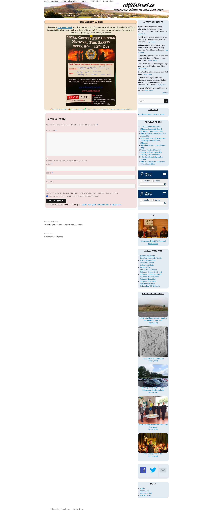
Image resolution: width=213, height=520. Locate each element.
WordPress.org (145, 495)
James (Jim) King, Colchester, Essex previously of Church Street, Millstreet (153, 140)
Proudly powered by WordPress (72, 509)
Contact (63, 1)
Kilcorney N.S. (145, 267)
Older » (165, 93)
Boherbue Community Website (151, 258)
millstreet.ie (94, 1)
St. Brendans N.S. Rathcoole (150, 286)
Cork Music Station (147, 263)
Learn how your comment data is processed (101, 204)
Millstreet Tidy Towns (148, 281)
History (83, 1)
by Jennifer (64, 109)
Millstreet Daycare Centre (149, 277)
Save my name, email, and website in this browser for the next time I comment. (82, 193)
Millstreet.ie (54, 509)
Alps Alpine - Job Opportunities (151, 131)
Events (105, 1)
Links (111, 1)
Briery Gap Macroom (147, 260)
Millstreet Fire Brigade (124, 109)
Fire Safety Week (65, 27)
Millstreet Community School (150, 274)
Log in (142, 488)
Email (49, 173)
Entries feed (144, 491)
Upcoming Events (77, 109)
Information (72, 1)
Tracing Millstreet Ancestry (150, 150)
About (46, 1)
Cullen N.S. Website (147, 265)
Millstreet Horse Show (148, 279)
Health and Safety (108, 109)
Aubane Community (147, 256)
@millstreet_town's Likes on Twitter (151, 114)
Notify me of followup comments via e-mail (67, 161)
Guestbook (54, 1)
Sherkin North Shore (147, 284)
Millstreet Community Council (151, 272)
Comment (51, 130)
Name (49, 164)
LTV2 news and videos (148, 270)
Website (50, 182)
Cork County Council (94, 109)
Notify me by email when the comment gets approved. (74, 196)
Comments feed (146, 493)
